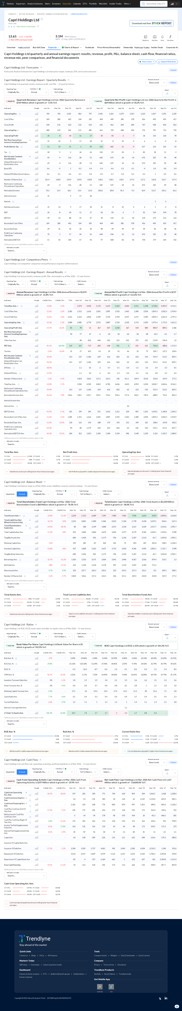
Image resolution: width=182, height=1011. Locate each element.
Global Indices (78, 974)
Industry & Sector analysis (29, 974)
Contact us (23, 955)
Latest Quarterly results (52, 965)
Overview (11, 47)
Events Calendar (25, 977)
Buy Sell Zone (39, 47)
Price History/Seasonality (108, 47)
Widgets (113, 955)
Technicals (89, 47)
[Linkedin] (166, 998)
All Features (52, 955)
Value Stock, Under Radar (26, 26)
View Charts (147, 61)
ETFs (45, 974)
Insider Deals (157, 47)
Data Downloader (128, 955)
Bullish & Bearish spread (60, 974)
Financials (52, 47)
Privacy (97, 965)
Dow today (35, 965)
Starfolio (97, 974)
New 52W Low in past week (22, 40)
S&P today (23, 965)
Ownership (128, 47)
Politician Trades (142, 47)
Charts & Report (71, 47)
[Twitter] (160, 999)
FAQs (42, 955)
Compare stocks (100, 955)
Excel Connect (144, 955)
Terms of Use (108, 965)
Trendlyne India (125, 974)
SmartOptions (109, 974)
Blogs (33, 955)
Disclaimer (122, 965)
